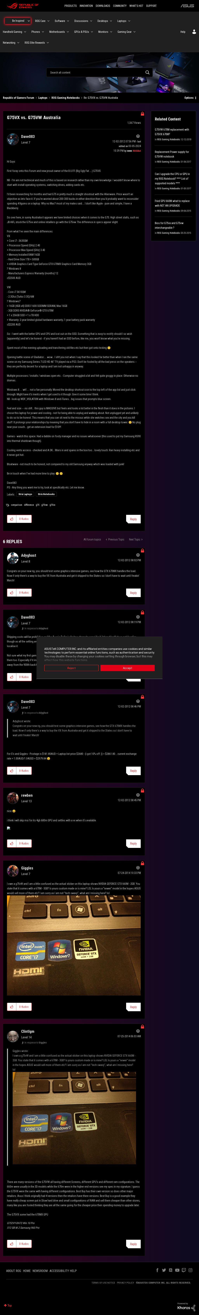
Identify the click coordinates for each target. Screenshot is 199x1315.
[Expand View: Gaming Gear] (134, 32)
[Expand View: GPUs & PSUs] (92, 32)
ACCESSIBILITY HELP (63, 1271)
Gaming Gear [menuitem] (125, 31)
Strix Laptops (25, 494)
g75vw (44, 505)
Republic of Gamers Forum (18, 97)
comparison (16, 505)
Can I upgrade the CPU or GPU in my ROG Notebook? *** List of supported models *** (172, 178)
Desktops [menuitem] (103, 21)
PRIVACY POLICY (125, 1282)
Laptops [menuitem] (121, 21)
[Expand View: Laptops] (129, 21)
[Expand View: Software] (68, 21)
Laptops (42, 97)
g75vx (52, 505)
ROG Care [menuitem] (40, 21)
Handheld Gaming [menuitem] (12, 31)
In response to (36, 628)
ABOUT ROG (13, 1271)
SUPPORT (151, 5)
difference (29, 505)
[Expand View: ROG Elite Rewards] (48, 42)
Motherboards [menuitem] (57, 31)
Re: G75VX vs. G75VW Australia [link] (101, 97)
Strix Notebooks (46, 494)
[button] (11, 519)
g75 (37, 505)
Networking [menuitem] (9, 42)
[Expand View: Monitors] (111, 32)
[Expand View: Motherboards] (68, 32)
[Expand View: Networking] (18, 42)
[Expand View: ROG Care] (48, 21)
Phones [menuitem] (35, 31)
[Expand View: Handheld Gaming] (25, 32)
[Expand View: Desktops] (111, 21)
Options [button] (189, 97)
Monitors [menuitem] (103, 31)
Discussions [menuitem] (81, 21)
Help (183, 31)
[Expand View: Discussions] (91, 21)
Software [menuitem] (60, 21)
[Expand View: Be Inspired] (29, 21)
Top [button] (10, 1305)
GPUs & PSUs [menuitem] (81, 31)
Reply (133, 519)
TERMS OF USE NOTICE (103, 1282)
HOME (27, 1271)
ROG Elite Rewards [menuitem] (35, 42)
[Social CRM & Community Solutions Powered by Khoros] (186, 1306)
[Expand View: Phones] (43, 32)
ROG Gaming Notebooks (65, 97)
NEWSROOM (40, 1271)
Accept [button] (127, 667)
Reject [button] (71, 667)
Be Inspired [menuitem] (18, 20)
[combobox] (99, 72)
